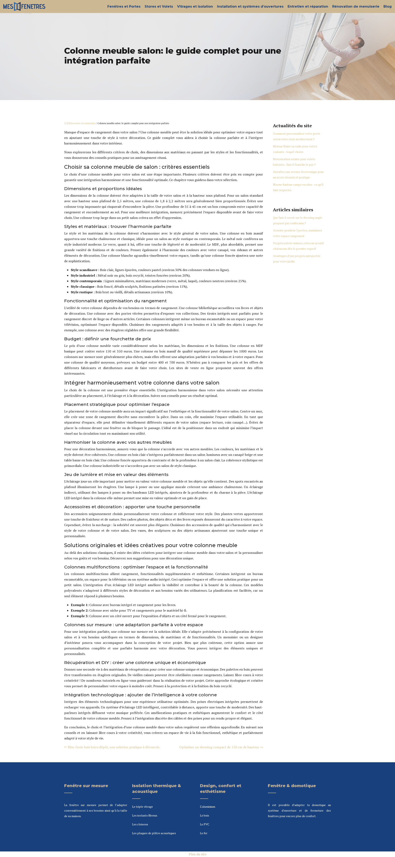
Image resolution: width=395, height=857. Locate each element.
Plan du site (197, 854)
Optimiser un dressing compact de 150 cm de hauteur (219, 747)
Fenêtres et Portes (124, 6)
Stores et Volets (159, 6)
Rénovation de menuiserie (355, 6)
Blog (387, 6)
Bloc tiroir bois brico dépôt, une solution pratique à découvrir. (114, 747)
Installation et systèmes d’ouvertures (250, 6)
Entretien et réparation (308, 6)
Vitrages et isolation (195, 6)
